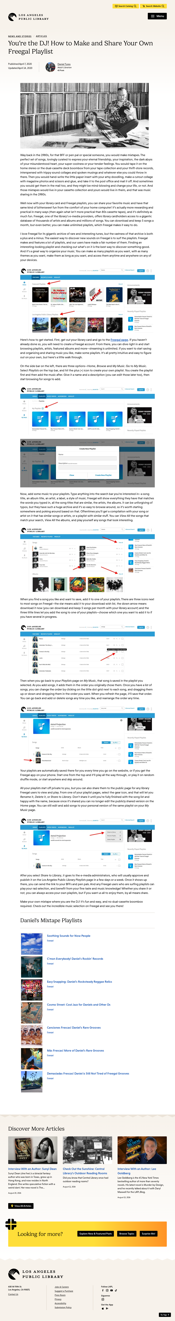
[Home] (28, 17)
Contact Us (13, 1294)
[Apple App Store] (102, 1308)
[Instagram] (107, 1290)
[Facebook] (102, 1290)
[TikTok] (116, 1290)
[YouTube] (111, 1290)
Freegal (50, 940)
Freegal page (119, 339)
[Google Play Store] (107, 1308)
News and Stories (20, 36)
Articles (41, 36)
